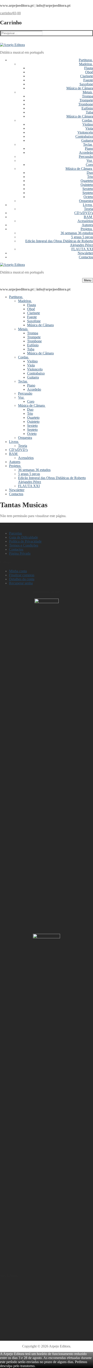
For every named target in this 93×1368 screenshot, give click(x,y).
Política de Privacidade (25, 541)
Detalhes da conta (21, 579)
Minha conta (18, 571)
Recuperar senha (21, 583)
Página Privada (19, 553)
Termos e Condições (23, 545)
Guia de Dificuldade (23, 537)
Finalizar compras (21, 575)
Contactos (16, 549)
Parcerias (15, 533)
